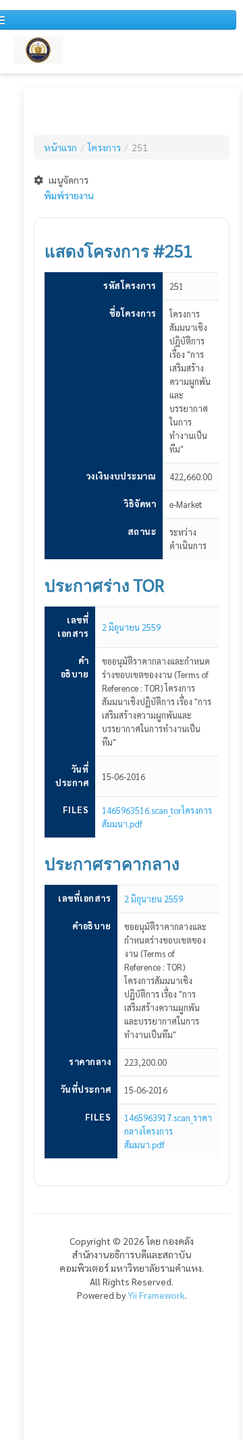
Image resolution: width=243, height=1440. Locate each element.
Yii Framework (156, 1295)
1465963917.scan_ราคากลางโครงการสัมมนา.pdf (168, 1131)
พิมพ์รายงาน (69, 195)
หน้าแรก (60, 147)
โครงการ (104, 147)
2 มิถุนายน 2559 (131, 627)
